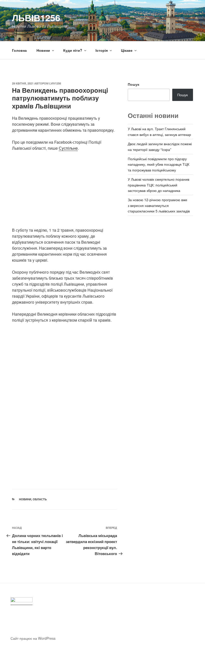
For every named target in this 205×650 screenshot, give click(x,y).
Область (40, 499)
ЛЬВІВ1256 (36, 17)
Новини (43, 50)
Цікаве (126, 50)
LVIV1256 (55, 83)
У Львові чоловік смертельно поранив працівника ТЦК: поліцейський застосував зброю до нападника (158, 185)
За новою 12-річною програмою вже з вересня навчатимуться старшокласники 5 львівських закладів (159, 205)
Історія (102, 50)
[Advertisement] (64, 192)
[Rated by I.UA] (21, 601)
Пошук (133, 84)
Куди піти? (72, 50)
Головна (19, 50)
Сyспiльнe (68, 148)
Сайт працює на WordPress (33, 638)
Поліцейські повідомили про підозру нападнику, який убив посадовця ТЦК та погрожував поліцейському (158, 164)
